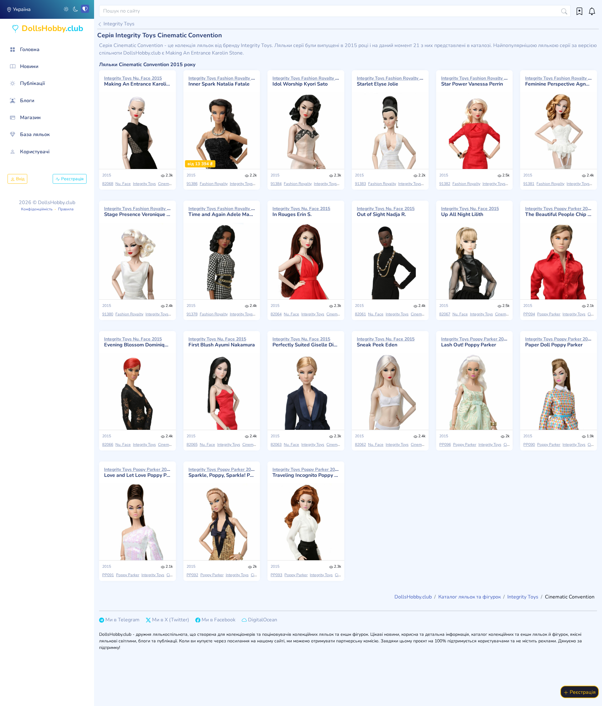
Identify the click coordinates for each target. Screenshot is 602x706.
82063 (276, 444)
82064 (276, 314)
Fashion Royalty (214, 183)
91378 (192, 314)
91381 (528, 183)
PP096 (445, 444)
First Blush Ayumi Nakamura (221, 342)
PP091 (108, 574)
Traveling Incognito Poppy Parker (305, 472)
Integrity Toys (118, 23)
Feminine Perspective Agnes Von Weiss (558, 81)
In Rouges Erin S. (301, 212)
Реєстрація (72, 179)
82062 (360, 444)
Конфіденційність (36, 209)
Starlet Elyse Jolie (390, 81)
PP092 (192, 574)
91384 (276, 183)
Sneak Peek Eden (386, 342)
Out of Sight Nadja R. (386, 212)
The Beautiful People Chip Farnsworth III (558, 212)
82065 (192, 444)
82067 (444, 314)
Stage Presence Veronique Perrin (137, 212)
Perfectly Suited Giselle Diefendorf (305, 342)
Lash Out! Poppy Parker (474, 342)
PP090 (529, 444)
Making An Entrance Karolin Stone (137, 81)
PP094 (529, 314)
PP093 (276, 574)
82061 (360, 314)
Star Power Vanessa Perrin (474, 81)
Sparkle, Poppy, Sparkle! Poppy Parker (221, 472)
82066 (107, 444)
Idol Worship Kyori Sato (305, 81)
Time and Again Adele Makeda (221, 212)
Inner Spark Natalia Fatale (221, 81)
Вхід (19, 179)
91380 (107, 314)
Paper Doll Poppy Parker (558, 342)
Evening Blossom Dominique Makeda (137, 342)
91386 (192, 183)
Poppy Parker (548, 314)
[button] (66, 9)
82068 (107, 183)
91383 (360, 183)
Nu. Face (123, 183)
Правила (65, 209)
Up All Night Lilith (470, 212)
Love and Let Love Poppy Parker (137, 472)
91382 (444, 183)
